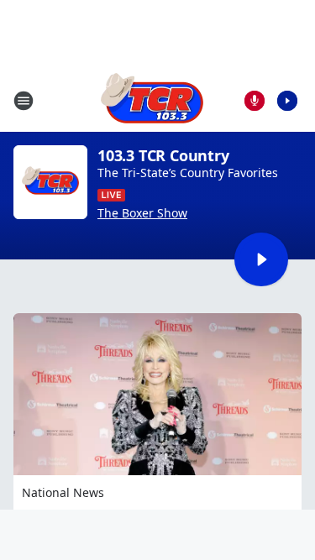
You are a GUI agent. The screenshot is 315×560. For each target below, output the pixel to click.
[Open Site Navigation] (23, 101)
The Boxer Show (142, 213)
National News (63, 492)
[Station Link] (152, 100)
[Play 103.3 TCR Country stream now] (50, 182)
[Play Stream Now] (287, 101)
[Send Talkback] (254, 101)
